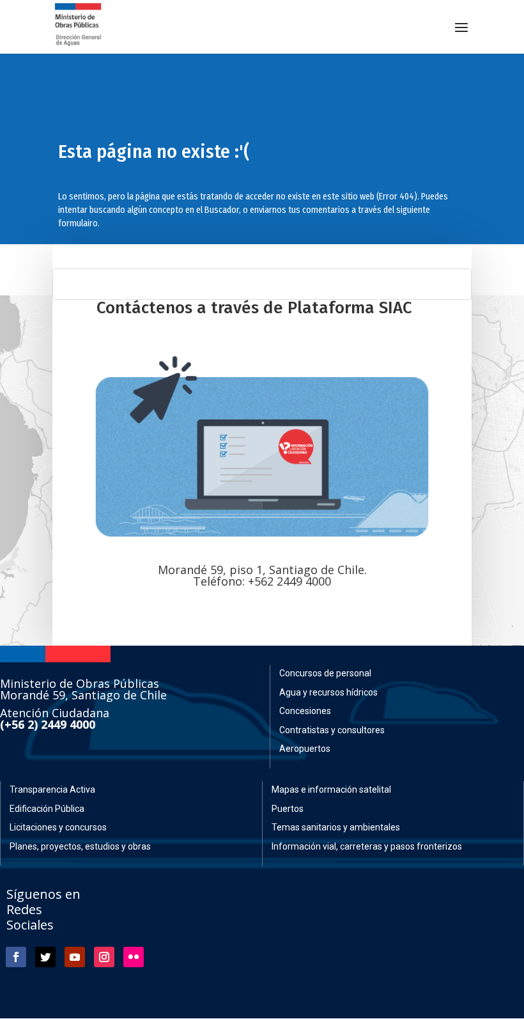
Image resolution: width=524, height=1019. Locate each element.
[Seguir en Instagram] (104, 957)
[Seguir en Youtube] (75, 957)
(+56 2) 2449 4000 (47, 724)
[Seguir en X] (45, 957)
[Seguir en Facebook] (16, 957)
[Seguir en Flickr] (133, 957)
